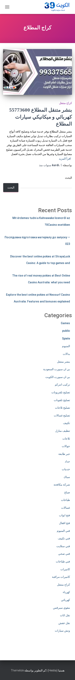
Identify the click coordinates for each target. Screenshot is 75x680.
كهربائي (65, 600)
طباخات (65, 499)
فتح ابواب (64, 515)
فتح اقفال (64, 523)
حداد (67, 461)
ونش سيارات (62, 630)
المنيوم (66, 346)
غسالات (65, 507)
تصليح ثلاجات (62, 407)
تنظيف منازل (62, 430)
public (66, 330)
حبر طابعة (64, 453)
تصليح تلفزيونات (60, 392)
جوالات (66, 446)
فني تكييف (64, 538)
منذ (50, 165)
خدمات (66, 469)
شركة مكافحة (62, 484)
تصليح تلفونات (62, 400)
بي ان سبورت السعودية (56, 369)
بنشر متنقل (63, 361)
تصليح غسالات (62, 415)
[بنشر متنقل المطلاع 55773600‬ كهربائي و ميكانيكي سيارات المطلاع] (37, 72)
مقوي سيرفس (61, 607)
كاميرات (65, 569)
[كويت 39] (56, 7)
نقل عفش (64, 623)
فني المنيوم (63, 530)
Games (65, 323)
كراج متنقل (65, 103)
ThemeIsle (17, 670)
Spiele (66, 338)
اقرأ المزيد (65, 158)
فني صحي (64, 553)
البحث (68, 177)
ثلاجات (66, 438)
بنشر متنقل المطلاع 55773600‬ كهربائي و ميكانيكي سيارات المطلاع (40, 117)
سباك (67, 477)
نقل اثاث (65, 615)
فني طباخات (63, 561)
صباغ (67, 492)
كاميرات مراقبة (61, 576)
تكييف (66, 423)
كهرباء (66, 592)
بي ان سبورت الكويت (57, 377)
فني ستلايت (63, 546)
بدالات (66, 353)
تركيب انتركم (62, 384)
